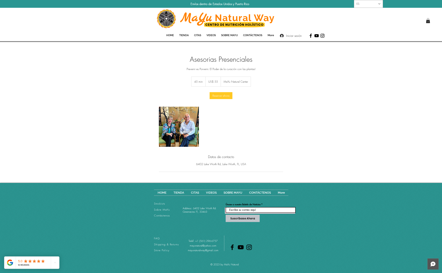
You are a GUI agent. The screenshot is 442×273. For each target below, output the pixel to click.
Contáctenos (162, 215)
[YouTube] (316, 35)
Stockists (159, 203)
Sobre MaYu (162, 209)
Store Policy (161, 250)
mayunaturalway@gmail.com (203, 250)
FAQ (157, 238)
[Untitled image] (179, 127)
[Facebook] (310, 35)
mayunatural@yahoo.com (203, 245)
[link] (428, 20)
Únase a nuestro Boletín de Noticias (243, 204)
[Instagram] (322, 35)
